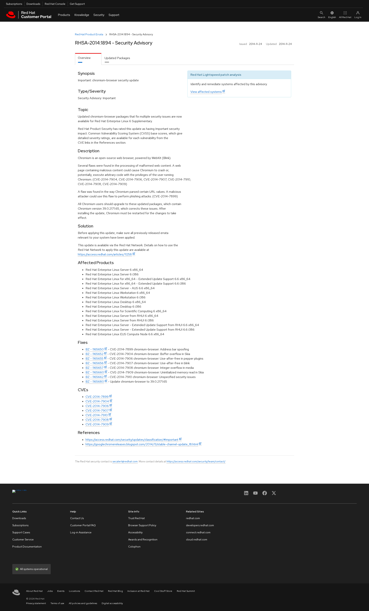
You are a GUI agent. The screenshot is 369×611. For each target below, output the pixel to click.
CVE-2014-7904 (97, 401)
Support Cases (21, 532)
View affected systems (206, 92)
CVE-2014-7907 (97, 410)
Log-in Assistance (80, 532)
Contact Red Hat (94, 591)
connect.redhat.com (198, 532)
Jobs (50, 591)
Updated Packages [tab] (117, 58)
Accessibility (135, 532)
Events (60, 591)
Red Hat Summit (186, 591)
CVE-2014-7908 (97, 420)
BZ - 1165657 (95, 368)
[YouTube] (255, 494)
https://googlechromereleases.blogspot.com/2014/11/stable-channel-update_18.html (142, 444)
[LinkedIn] (246, 494)
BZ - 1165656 (95, 363)
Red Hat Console (55, 4)
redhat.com (193, 518)
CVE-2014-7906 (97, 406)
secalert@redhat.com (125, 461)
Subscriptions (14, 4)
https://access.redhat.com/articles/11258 (105, 254)
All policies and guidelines (83, 603)
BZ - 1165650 (95, 349)
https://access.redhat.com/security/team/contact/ (196, 461)
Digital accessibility (112, 603)
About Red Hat (34, 591)
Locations (74, 591)
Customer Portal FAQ (83, 525)
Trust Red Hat (136, 518)
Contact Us (77, 518)
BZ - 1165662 (95, 377)
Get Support (77, 4)
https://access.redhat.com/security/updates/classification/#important (132, 440)
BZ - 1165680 (95, 382)
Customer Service (23, 539)
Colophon (134, 546)
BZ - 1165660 (95, 372)
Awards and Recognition (142, 539)
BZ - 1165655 (94, 359)
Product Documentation (27, 546)
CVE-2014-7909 (97, 424)
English (332, 17)
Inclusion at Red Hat (138, 591)
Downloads (33, 4)
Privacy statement (36, 603)
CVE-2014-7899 (97, 397)
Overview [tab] (84, 58)
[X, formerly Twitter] (274, 494)
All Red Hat (345, 17)
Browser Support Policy (142, 525)
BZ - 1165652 (94, 354)
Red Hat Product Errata (89, 34)
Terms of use (57, 603)
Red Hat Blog (115, 591)
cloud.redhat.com (196, 539)
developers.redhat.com (200, 525)
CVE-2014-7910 (97, 415)
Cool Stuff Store (163, 591)
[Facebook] (264, 494)
